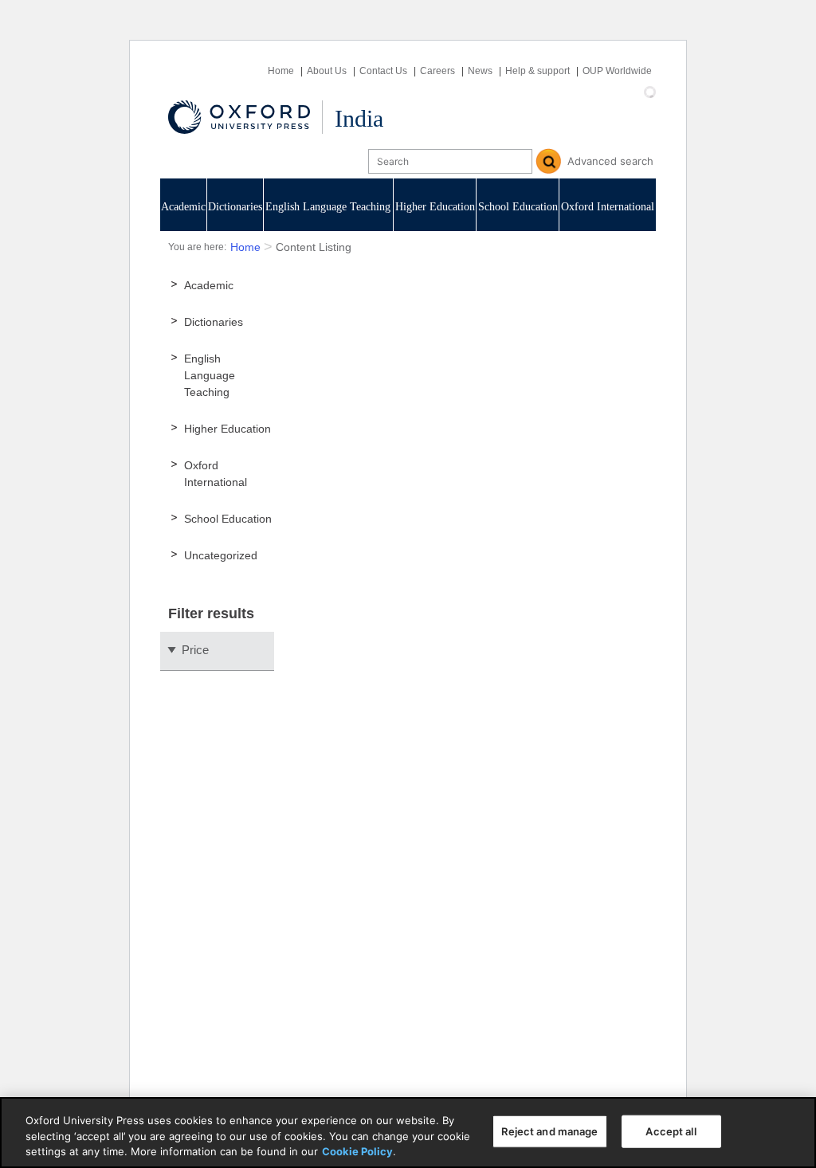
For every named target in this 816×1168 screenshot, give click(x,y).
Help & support (537, 70)
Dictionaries (235, 207)
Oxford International (607, 207)
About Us (327, 70)
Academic (183, 207)
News (480, 70)
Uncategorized (220, 555)
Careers (437, 70)
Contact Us (383, 70)
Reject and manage (549, 1130)
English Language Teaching (327, 207)
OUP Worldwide (617, 70)
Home (281, 70)
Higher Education (435, 207)
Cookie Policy (357, 1151)
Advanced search (610, 161)
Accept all (670, 1130)
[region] (408, 1132)
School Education (518, 207)
